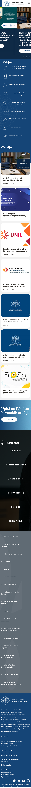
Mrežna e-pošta (15, 479)
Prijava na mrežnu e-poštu (12, 554)
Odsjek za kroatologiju (16, 75)
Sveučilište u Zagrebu (11, 638)
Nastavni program (16, 493)
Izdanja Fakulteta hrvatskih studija (8, 666)
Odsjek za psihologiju (16, 136)
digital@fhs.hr (5, 761)
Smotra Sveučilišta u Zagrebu (9, 647)
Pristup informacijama (7, 774)
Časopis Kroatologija (10, 674)
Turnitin (6, 611)
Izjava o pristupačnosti (7, 777)
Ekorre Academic (14, 786)
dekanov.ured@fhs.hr (12, 755)
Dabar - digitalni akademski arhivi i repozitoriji (11, 683)
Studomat (15, 451)
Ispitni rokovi (15, 521)
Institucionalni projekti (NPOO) (10, 593)
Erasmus (15, 507)
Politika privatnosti (6, 772)
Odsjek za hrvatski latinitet (17, 118)
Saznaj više (5, 183)
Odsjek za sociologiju (18, 111)
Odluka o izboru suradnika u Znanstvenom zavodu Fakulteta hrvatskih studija (15, 322)
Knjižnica (6, 569)
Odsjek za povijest (15, 127)
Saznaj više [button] (10, 50)
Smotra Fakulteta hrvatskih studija (8, 656)
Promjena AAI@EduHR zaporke (10, 545)
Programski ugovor (10, 584)
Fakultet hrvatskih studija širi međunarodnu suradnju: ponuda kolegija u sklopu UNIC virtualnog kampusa (15, 252)
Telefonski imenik (6, 770)
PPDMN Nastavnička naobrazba (9, 620)
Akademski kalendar (10, 537)
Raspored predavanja (15, 465)
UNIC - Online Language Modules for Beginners (10, 629)
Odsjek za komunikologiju (17, 84)
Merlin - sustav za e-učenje (9, 603)
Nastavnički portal (9, 577)
